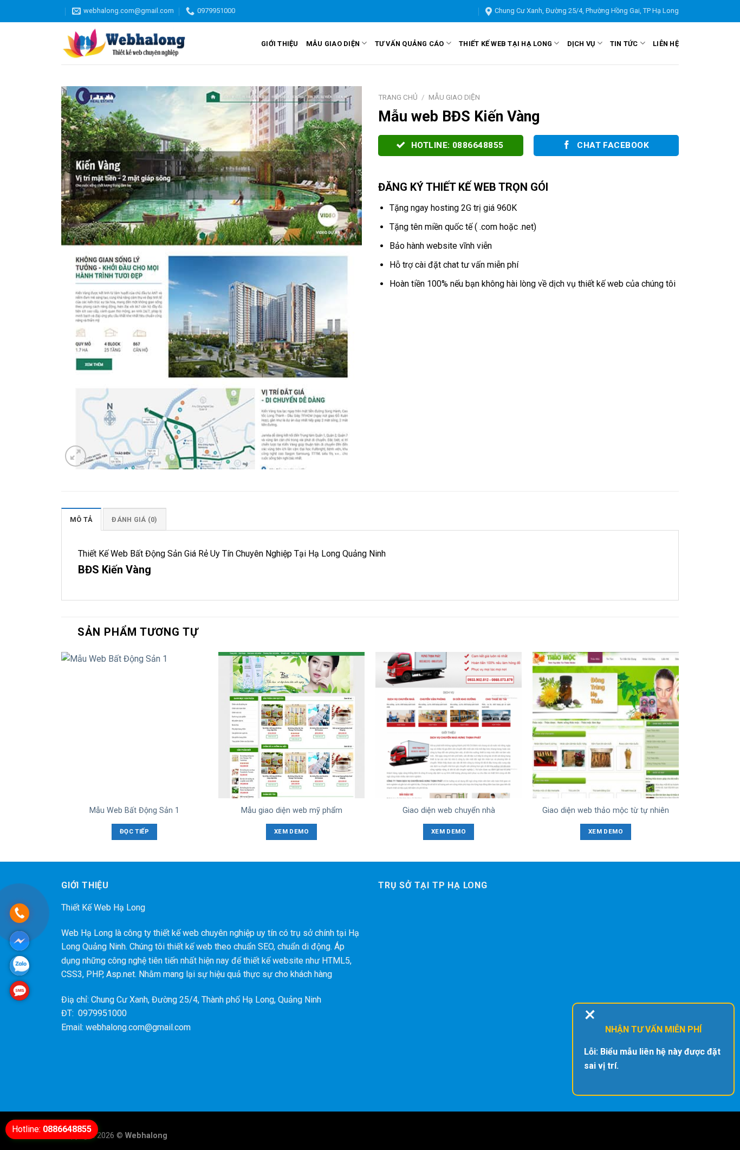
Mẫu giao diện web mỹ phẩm (291, 810)
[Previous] (62, 756)
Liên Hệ (666, 44)
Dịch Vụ (581, 44)
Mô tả (81, 519)
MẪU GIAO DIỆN (333, 44)
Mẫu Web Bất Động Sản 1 (134, 810)
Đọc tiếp (134, 831)
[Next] (678, 756)
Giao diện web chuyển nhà (449, 810)
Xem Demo (291, 831)
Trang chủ (398, 97)
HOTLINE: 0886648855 (455, 145)
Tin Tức (624, 44)
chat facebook (612, 145)
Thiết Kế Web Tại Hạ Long (505, 44)
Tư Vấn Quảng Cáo (409, 44)
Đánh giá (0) (134, 519)
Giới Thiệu (279, 44)
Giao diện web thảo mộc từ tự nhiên (605, 810)
